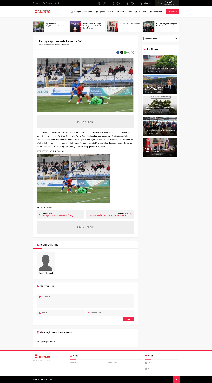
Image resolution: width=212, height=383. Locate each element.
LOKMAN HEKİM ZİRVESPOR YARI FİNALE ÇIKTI (108, 215)
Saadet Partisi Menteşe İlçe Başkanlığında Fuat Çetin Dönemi (92, 26)
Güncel (48, 44)
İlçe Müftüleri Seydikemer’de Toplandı (55, 25)
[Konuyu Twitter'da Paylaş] (121, 52)
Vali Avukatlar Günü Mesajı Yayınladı (129, 25)
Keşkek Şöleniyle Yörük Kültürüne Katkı (160, 130)
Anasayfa (42, 44)
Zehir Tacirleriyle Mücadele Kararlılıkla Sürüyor (159, 108)
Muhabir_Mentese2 (46, 273)
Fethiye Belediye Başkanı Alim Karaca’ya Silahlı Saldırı (156, 88)
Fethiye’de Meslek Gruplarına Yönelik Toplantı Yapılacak (159, 150)
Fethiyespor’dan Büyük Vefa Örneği (58, 215)
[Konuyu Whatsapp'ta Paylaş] (125, 52)
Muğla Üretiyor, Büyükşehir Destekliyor (166, 25)
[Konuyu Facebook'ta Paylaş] (117, 52)
